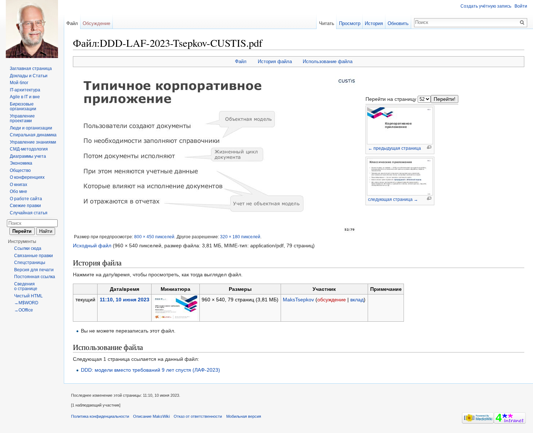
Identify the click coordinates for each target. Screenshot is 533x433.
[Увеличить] (429, 147)
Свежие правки (25, 205)
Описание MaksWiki (151, 416)
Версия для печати (34, 269)
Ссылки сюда (27, 248)
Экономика (21, 163)
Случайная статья (28, 212)
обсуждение (331, 299)
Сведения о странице (25, 286)
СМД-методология (29, 149)
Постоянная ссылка (34, 276)
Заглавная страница (31, 68)
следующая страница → (393, 199)
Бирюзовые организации (23, 107)
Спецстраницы (29, 262)
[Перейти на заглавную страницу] (32, 29)
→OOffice (23, 310)
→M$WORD (26, 302)
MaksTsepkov (298, 299)
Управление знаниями (33, 142)
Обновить (398, 23)
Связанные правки (33, 255)
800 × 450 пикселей (154, 236)
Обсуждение (96, 23)
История (374, 23)
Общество (20, 170)
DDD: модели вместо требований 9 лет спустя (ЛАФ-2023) (150, 370)
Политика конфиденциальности (100, 416)
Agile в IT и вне (25, 96)
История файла (275, 61)
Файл (241, 61)
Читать (326, 23)
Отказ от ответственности (198, 416)
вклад (357, 299)
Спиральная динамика (33, 134)
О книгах (18, 184)
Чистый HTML (28, 295)
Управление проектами (22, 119)
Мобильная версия (243, 416)
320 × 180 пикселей (240, 236)
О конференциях (27, 177)
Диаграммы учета (28, 156)
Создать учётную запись (485, 6)
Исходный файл (92, 245)
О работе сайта (26, 198)
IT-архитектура (25, 89)
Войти (521, 6)
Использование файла (327, 61)
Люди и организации (31, 128)
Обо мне (18, 191)
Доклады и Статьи (28, 75)
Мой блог (19, 82)
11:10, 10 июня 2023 (124, 299)
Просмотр (349, 23)
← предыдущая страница (394, 148)
